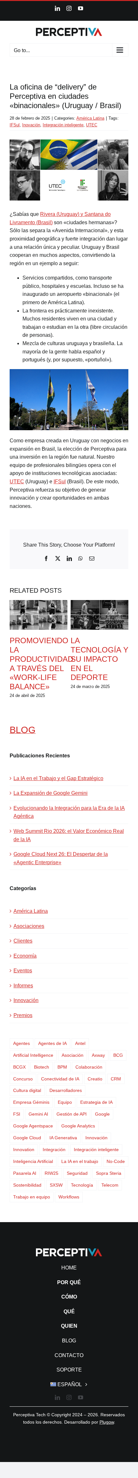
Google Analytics (78, 1125)
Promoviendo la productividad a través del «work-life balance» (41, 663)
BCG (118, 1055)
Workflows (68, 1196)
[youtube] (80, 1397)
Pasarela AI (24, 1173)
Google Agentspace (33, 1125)
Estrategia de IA (96, 1102)
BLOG (23, 730)
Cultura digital (27, 1090)
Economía (25, 956)
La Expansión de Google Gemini (50, 793)
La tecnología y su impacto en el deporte (99, 659)
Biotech (41, 1067)
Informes (23, 985)
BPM (62, 1067)
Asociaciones (28, 926)
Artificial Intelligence (33, 1055)
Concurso (23, 1078)
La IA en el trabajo (79, 1161)
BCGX (19, 1067)
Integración (54, 1149)
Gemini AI (38, 1114)
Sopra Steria (108, 1173)
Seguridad (77, 1173)
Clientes (22, 941)
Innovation (23, 1149)
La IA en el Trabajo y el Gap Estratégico (58, 778)
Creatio (95, 1078)
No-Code (116, 1161)
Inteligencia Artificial (33, 1161)
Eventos (22, 970)
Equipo (65, 1102)
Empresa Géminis (31, 1102)
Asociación (72, 1055)
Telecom (109, 1185)
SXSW (56, 1185)
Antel (80, 1043)
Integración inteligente (63, 125)
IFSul (15, 125)
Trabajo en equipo (31, 1196)
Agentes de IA (52, 1043)
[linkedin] (57, 1397)
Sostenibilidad (27, 1185)
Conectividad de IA (60, 1078)
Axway (98, 1055)
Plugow (106, 1422)
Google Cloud (27, 1137)
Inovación (31, 125)
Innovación (26, 1000)
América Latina (90, 118)
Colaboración (88, 1067)
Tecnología (82, 1185)
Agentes (21, 1043)
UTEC (91, 125)
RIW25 (51, 1173)
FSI (16, 1114)
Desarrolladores (65, 1090)
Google (102, 1114)
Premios (22, 1015)
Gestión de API (71, 1114)
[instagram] (69, 1397)
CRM (116, 1078)
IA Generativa (63, 1137)
